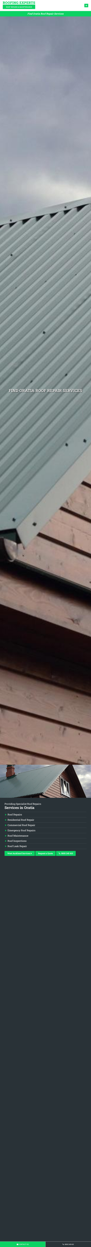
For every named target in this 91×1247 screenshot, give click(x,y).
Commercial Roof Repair (21, 825)
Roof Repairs (15, 814)
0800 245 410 (67, 853)
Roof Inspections (17, 840)
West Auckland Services (19, 853)
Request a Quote (45, 853)
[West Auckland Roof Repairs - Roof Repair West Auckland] (19, 8)
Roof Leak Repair (17, 846)
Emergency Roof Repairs (21, 830)
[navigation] (86, 5)
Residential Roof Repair (21, 819)
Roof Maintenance (18, 835)
